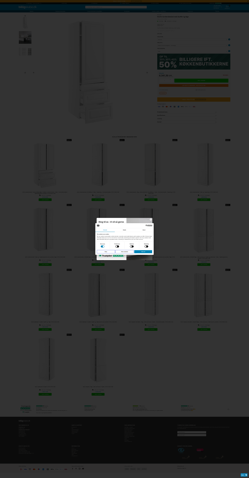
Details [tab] (124, 229)
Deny (106, 251)
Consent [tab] (105, 229)
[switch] (117, 246)
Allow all (143, 251)
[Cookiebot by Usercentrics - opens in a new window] (146, 226)
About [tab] (144, 229)
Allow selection (124, 251)
